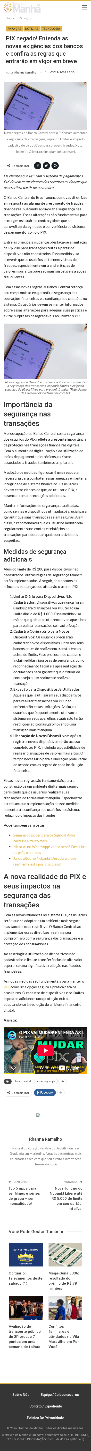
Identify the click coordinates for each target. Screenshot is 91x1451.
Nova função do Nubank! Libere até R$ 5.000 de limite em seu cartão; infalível (66, 1198)
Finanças (14, 28)
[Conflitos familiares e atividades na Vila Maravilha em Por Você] (66, 1308)
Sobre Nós (20, 1395)
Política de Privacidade (45, 1418)
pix (62, 1081)
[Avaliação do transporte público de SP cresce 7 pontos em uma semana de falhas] (26, 1308)
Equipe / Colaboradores (60, 1395)
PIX (7, 987)
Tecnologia (51, 28)
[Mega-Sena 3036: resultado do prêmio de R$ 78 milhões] (66, 1255)
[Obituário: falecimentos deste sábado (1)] (26, 1255)
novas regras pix (45, 1081)
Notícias (31, 28)
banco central (23, 1081)
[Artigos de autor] (45, 1122)
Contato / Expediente (45, 1406)
